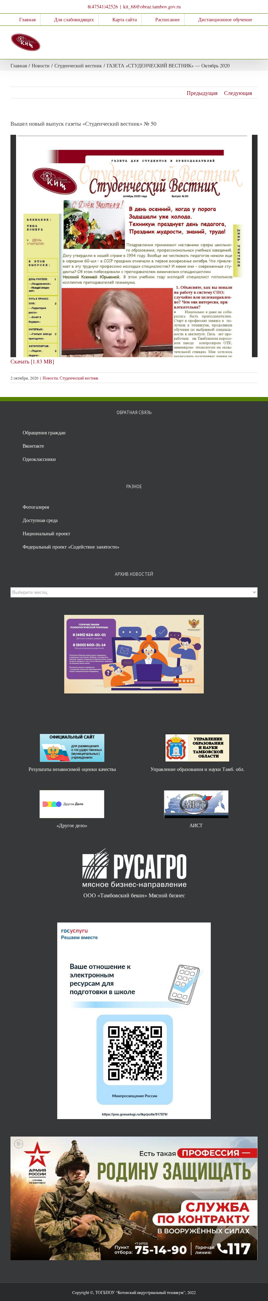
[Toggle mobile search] (242, 36)
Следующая (238, 92)
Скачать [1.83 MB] (32, 361)
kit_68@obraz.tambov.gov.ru (152, 6)
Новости (50, 378)
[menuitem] (23, 19)
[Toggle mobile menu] (255, 36)
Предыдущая (202, 92)
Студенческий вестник (79, 378)
